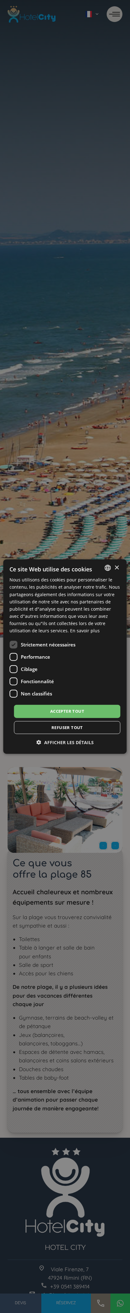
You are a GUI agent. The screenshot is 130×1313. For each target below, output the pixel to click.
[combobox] (108, 568)
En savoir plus (85, 631)
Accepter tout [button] (67, 711)
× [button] (116, 567)
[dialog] (65, 656)
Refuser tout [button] (67, 727)
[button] (65, 742)
